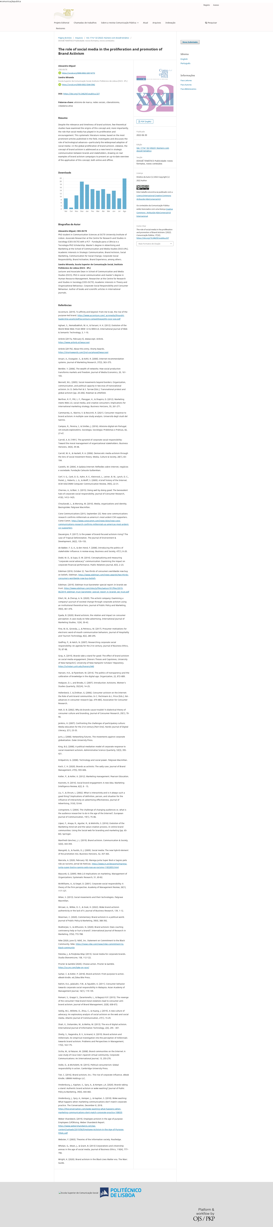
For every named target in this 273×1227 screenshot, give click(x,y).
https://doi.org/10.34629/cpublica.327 (81, 93)
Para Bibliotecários (188, 89)
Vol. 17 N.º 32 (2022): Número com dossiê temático (107, 38)
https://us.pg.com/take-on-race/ (73, 967)
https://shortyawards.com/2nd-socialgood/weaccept (83, 352)
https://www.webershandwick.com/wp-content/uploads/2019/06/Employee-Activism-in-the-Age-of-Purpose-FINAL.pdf (91, 1129)
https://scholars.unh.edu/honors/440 (76, 666)
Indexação (170, 22)
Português (185, 63)
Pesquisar (212, 22)
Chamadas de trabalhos (85, 22)
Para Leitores (186, 80)
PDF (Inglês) (145, 121)
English (184, 59)
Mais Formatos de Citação (149, 243)
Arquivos (157, 22)
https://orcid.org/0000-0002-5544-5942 (78, 84)
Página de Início (65, 38)
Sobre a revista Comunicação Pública (119, 22)
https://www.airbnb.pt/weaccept (74, 342)
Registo (206, 5)
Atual (145, 22)
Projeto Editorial (61, 22)
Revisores (60, 28)
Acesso (216, 5)
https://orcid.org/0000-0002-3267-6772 (78, 73)
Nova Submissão (190, 42)
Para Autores (186, 84)
